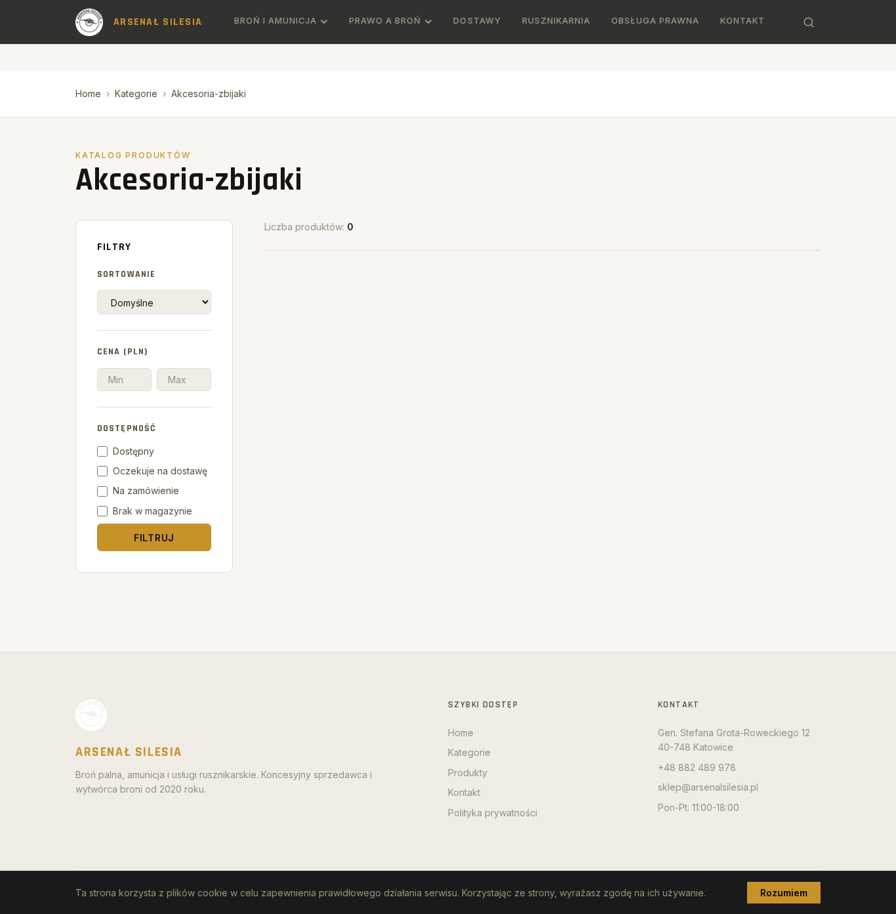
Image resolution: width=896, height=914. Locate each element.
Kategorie (136, 93)
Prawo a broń (385, 21)
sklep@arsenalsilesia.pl (708, 787)
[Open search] (809, 22)
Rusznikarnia (556, 21)
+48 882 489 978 (697, 767)
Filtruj (154, 537)
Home (88, 93)
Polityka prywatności (492, 812)
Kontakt (742, 21)
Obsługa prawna (655, 21)
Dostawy (476, 21)
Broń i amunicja (275, 21)
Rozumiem (783, 892)
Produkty (467, 772)
